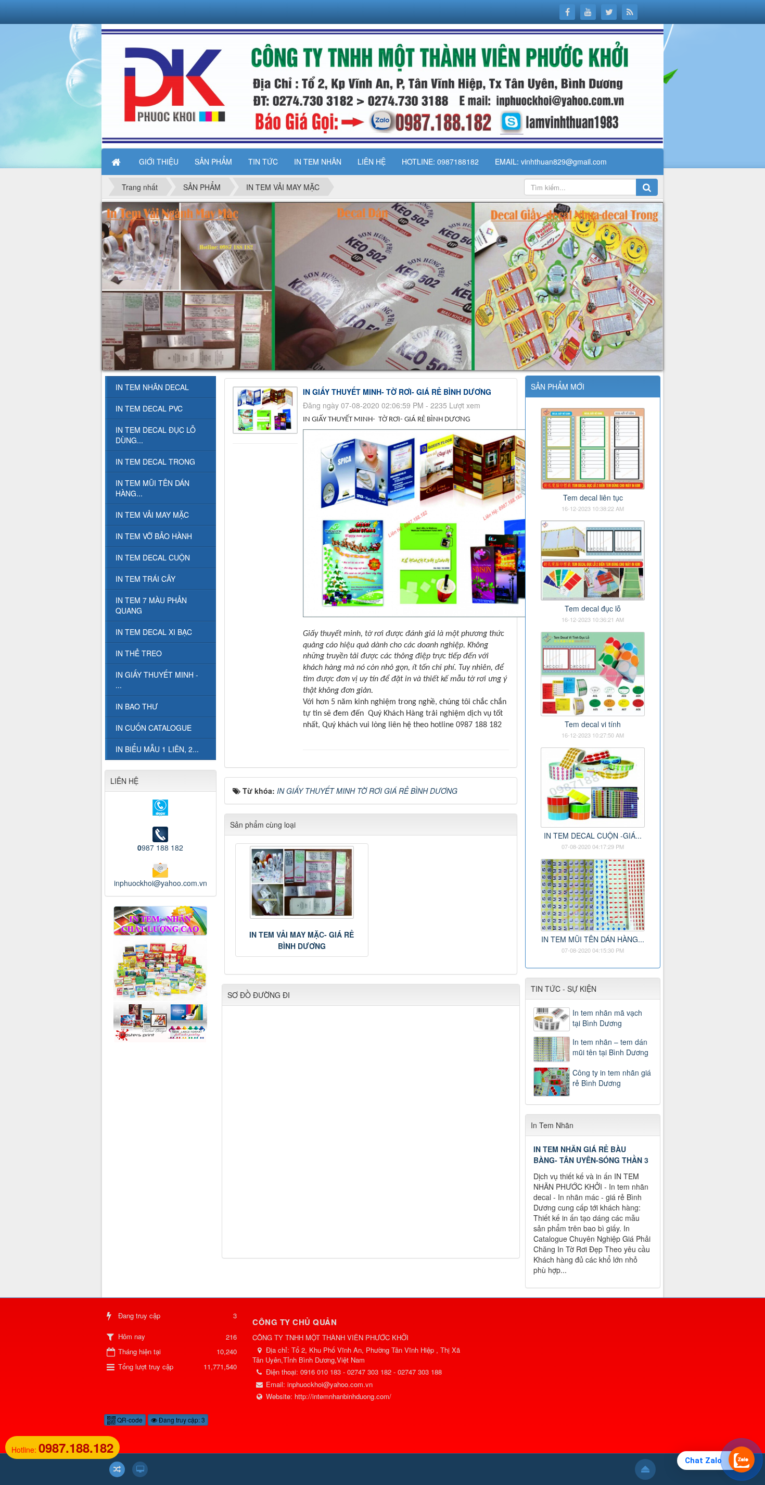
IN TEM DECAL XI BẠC (154, 632)
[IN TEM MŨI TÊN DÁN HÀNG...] (592, 894)
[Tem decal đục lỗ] (592, 559)
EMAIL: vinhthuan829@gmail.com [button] (551, 161)
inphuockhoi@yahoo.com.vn (160, 883)
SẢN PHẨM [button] (213, 161)
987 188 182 (160, 847)
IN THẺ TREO (139, 653)
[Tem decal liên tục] (592, 447)
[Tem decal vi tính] (592, 673)
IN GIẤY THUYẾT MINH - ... (157, 679)
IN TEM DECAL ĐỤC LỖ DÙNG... (156, 435)
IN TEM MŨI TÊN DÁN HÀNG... (592, 939)
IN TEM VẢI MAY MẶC (152, 514)
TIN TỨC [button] (263, 161)
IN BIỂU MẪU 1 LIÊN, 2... (157, 749)
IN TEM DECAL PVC (149, 408)
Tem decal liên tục (593, 497)
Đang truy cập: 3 (181, 1419)
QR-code (129, 1419)
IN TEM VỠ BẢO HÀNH (154, 536)
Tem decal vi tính (593, 724)
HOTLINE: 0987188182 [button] (440, 161)
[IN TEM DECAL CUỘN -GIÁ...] (592, 786)
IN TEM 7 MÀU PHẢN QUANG (151, 605)
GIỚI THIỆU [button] (158, 161)
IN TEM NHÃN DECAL (152, 387)
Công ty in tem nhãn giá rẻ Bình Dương (611, 1077)
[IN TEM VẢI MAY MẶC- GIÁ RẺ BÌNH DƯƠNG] (302, 882)
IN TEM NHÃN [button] (317, 161)
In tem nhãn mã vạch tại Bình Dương (607, 1017)
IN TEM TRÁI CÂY (145, 578)
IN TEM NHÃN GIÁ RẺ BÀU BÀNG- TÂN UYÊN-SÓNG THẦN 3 (590, 1154)
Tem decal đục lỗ (593, 608)
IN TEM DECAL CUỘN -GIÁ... (593, 835)
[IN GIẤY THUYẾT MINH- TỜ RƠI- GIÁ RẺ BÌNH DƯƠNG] (265, 409)
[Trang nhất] (117, 161)
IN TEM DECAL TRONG (155, 461)
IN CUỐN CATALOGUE (154, 727)
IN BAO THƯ (137, 706)
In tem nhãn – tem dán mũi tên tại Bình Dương (610, 1047)
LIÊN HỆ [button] (372, 161)
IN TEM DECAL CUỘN (153, 557)
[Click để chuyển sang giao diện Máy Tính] (140, 1469)
